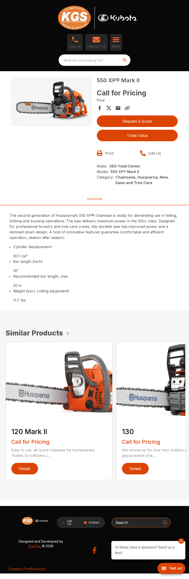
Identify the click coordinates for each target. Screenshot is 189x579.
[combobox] (94, 60)
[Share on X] (109, 108)
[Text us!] (171, 569)
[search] (125, 60)
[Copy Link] (127, 108)
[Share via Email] (118, 108)
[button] (75, 42)
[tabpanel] (51, 102)
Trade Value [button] (137, 135)
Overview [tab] (94, 199)
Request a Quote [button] (137, 121)
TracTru (34, 546)
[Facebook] (94, 550)
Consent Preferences (26, 569)
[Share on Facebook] (99, 108)
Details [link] (24, 468)
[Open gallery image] (51, 101)
